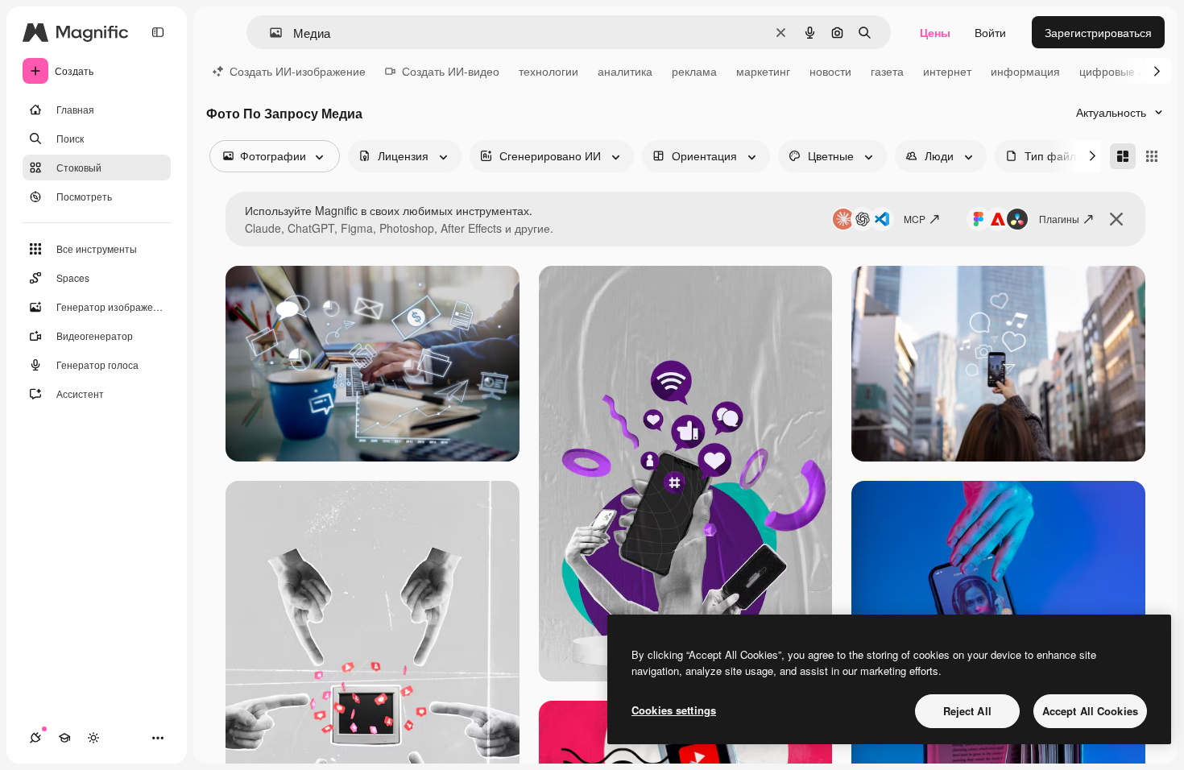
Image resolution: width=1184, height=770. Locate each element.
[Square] (1152, 156)
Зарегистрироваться (1098, 32)
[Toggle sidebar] (158, 32)
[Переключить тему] (93, 738)
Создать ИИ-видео (450, 71)
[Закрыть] (1116, 219)
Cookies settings (673, 710)
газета (887, 71)
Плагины (1059, 219)
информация (1025, 71)
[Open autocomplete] (269, 33)
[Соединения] (35, 738)
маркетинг (763, 71)
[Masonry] (1123, 156)
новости (830, 71)
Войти (990, 32)
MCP (914, 219)
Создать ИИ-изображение (298, 71)
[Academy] (64, 738)
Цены (935, 32)
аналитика (625, 71)
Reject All (967, 710)
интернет (947, 71)
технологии (548, 71)
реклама (694, 71)
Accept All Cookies (1090, 710)
